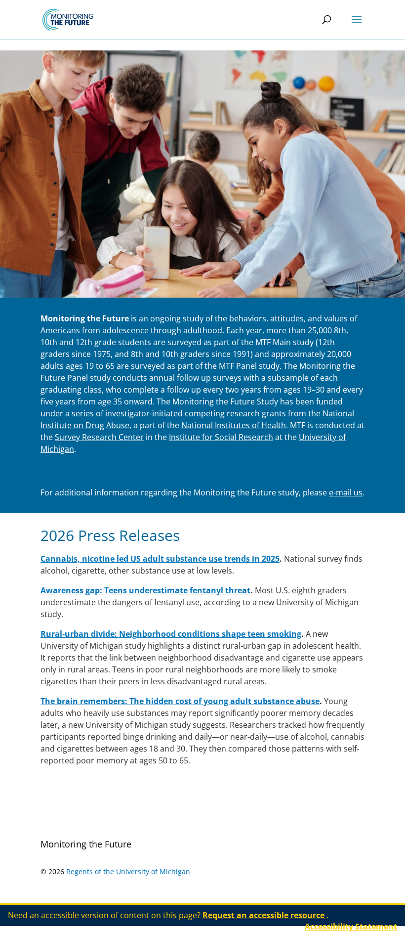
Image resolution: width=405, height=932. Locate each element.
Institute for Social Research (221, 437)
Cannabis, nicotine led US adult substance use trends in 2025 (160, 558)
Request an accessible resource (264, 915)
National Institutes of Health (233, 425)
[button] (356, 26)
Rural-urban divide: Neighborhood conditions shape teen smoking (170, 633)
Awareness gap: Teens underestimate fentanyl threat (145, 590)
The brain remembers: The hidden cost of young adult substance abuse (180, 701)
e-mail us (346, 492)
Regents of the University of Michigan (128, 871)
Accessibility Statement (351, 926)
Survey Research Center (99, 437)
